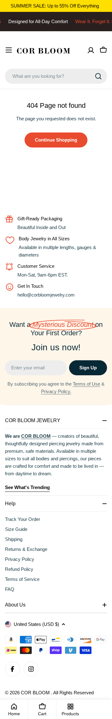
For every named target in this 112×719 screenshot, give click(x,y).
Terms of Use (86, 384)
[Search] (98, 76)
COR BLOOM (36, 692)
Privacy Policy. (56, 391)
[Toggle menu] (8, 50)
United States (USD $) (36, 624)
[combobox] (56, 76)
